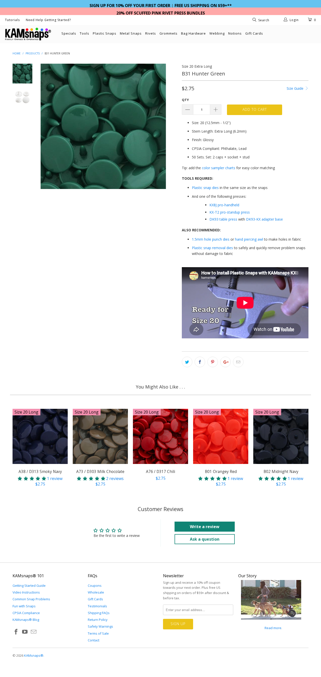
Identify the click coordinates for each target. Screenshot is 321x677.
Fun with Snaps (24, 606)
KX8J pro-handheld (224, 205)
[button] (32, 478)
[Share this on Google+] (225, 362)
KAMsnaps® (33, 655)
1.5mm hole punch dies (210, 239)
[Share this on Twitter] (187, 362)
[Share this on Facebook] (200, 362)
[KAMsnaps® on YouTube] (25, 632)
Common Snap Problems (31, 599)
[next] (169, 126)
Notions (235, 33)
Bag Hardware (193, 33)
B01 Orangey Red (220, 436)
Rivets (150, 33)
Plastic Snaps (104, 33)
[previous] (47, 126)
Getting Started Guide (29, 585)
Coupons (95, 585)
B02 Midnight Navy (280, 436)
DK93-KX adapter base (264, 219)
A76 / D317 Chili (160, 436)
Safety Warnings (100, 626)
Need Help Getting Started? (48, 20)
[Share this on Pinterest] (212, 362)
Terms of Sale (98, 633)
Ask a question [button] (204, 539)
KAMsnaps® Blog (26, 619)
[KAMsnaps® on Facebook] (16, 632)
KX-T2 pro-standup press (229, 212)
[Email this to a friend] (238, 362)
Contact (93, 640)
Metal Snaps (131, 33)
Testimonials (97, 606)
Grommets (168, 33)
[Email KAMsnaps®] (33, 632)
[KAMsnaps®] (28, 34)
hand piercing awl (249, 239)
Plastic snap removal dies (212, 247)
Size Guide (295, 88)
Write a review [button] (204, 526)
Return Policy (98, 619)
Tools (84, 33)
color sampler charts (218, 167)
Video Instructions (26, 592)
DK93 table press (223, 219)
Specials (68, 33)
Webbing (217, 33)
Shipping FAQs (99, 613)
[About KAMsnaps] (271, 622)
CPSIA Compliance (26, 613)
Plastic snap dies (205, 187)
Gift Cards (254, 33)
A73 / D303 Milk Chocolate (100, 436)
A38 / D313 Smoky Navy (40, 436)
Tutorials (12, 20)
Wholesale (96, 592)
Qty (185, 100)
